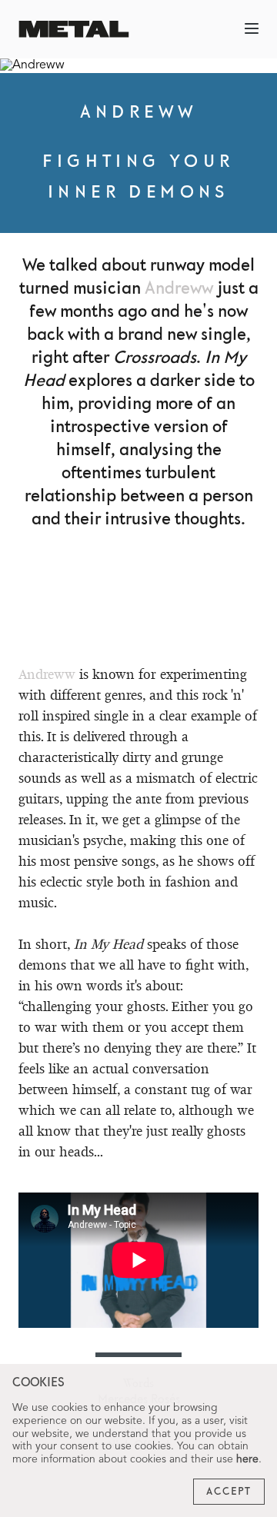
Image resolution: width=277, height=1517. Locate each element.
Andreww (179, 289)
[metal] (73, 29)
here (247, 1459)
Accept (229, 1492)
